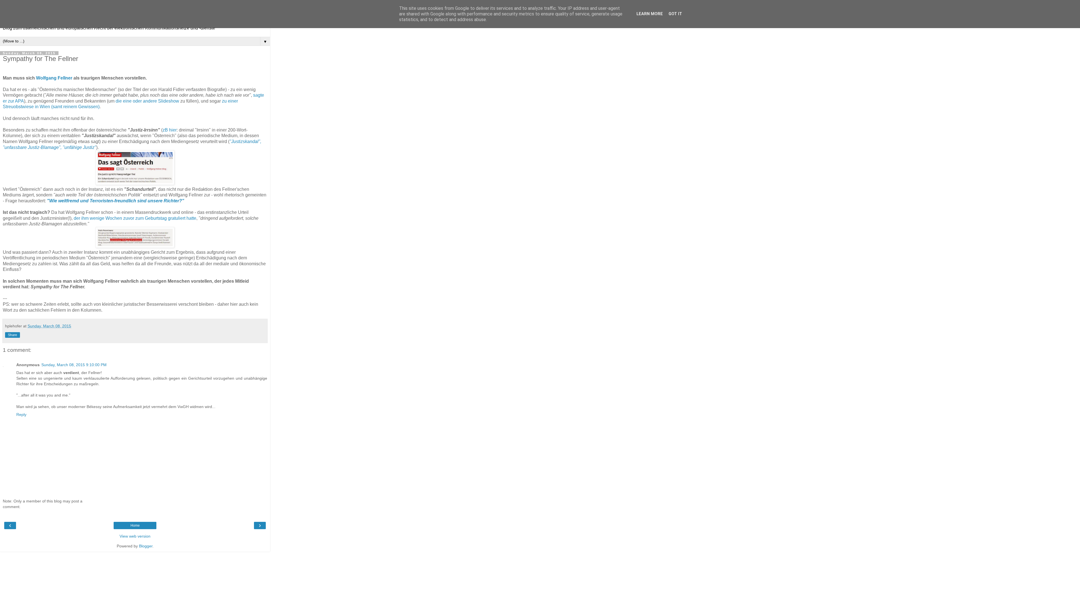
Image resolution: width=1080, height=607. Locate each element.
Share (12, 335)
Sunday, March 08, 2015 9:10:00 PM (74, 365)
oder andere (145, 101)
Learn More (649, 14)
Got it (675, 14)
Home (135, 525)
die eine (124, 101)
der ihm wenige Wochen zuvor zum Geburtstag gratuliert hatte (135, 218)
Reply (21, 414)
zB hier (170, 130)
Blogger (145, 546)
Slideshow (168, 101)
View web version (135, 536)
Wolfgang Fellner (54, 78)
